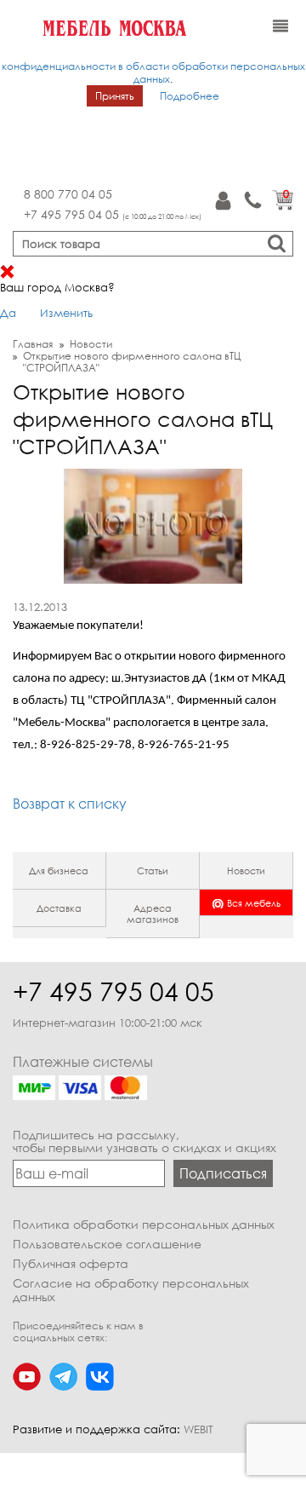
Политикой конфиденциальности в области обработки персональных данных (153, 66)
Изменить (66, 313)
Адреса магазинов (152, 913)
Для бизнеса (58, 870)
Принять (114, 95)
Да (8, 313)
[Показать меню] (280, 26)
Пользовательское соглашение (107, 1243)
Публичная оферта (70, 1263)
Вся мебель (253, 902)
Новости (246, 870)
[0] (282, 206)
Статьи (152, 870)
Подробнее (189, 95)
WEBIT (198, 1429)
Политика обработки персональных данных (144, 1224)
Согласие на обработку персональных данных (131, 1290)
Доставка (59, 908)
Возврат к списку (70, 803)
